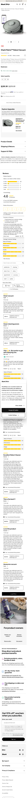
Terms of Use (5, 783)
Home (2, 8)
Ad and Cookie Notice (16, 399)
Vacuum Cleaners (19, 8)
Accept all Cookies (13, 410)
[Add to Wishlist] (25, 55)
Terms (18, 726)
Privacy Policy (10, 730)
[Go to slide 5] (15, 42)
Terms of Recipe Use (7, 786)
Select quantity (5, 76)
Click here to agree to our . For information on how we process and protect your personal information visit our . (14, 728)
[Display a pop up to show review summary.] (24, 124)
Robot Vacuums (5, 10)
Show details (18, 405)
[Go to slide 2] (12, 42)
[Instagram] (23, 754)
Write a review (16, 55)
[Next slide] (18, 42)
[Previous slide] (8, 42)
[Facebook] (20, 754)
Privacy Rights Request (7, 780)
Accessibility (5, 793)
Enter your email (7, 719)
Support (6, 761)
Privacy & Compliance (8, 770)
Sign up (13, 739)
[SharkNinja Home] (5, 4)
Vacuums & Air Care (9, 8)
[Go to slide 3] (13, 42)
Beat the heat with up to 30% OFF (14, 1)
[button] (17, 4)
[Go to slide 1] (11, 42)
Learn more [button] (14, 70)
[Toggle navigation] (25, 4)
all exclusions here (18, 735)
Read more (4, 67)
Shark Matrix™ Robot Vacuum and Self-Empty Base (20, 120)
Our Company (6, 765)
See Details (19, 130)
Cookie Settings (12, 415)
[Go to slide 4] (14, 42)
